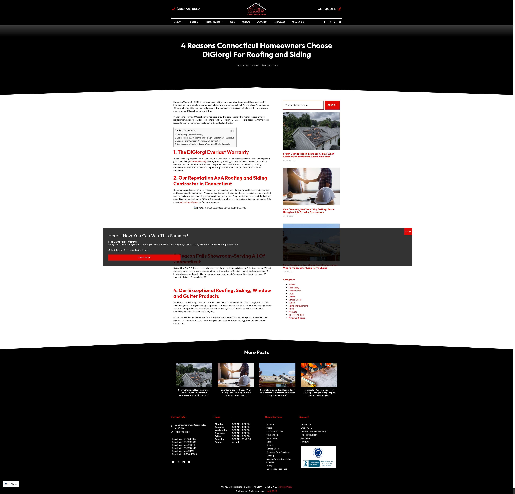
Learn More (144, 257)
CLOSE (408, 232)
